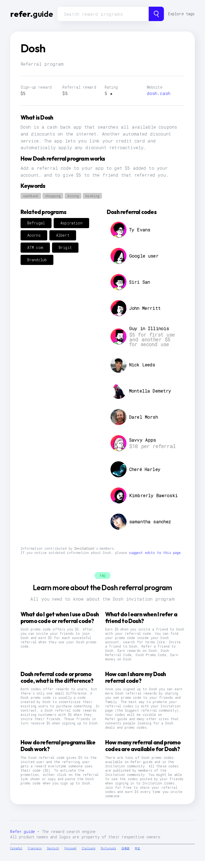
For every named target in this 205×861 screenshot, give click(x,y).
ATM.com (35, 247)
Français (35, 848)
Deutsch (53, 848)
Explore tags (181, 13)
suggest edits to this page (155, 552)
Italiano (88, 848)
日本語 (125, 848)
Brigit (65, 247)
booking (92, 196)
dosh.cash (158, 93)
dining (73, 196)
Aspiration (71, 222)
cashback (30, 196)
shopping (53, 196)
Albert (62, 235)
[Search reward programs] (156, 14)
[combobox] (103, 14)
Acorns (34, 235)
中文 (137, 848)
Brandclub (37, 259)
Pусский (70, 848)
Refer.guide (22, 831)
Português (108, 848)
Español (16, 848)
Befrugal (36, 222)
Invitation (84, 548)
